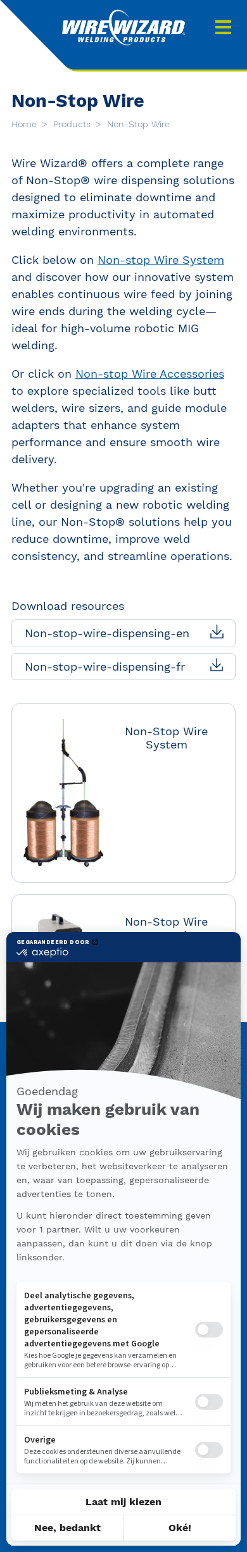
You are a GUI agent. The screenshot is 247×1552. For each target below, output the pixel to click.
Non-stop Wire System (161, 259)
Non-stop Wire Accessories (149, 373)
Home (25, 124)
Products (73, 124)
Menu (223, 27)
